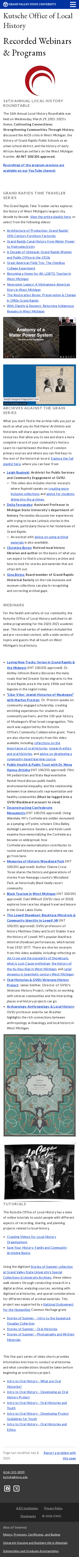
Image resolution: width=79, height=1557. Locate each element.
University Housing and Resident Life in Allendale (35, 1542)
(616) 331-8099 (14, 1472)
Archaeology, (17, 1006)
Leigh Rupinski (18, 472)
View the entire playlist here (50, 217)
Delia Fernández (20, 504)
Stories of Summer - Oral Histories (32, 1329)
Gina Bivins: (16, 574)
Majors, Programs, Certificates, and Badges (31, 1534)
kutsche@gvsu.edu (15, 1477)
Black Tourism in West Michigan (31, 894)
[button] (73, 4)
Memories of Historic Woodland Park (35, 861)
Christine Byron (19, 548)
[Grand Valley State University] (29, 6)
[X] (16, 1488)
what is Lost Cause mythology (28, 963)
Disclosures (28, 1516)
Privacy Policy (53, 1508)
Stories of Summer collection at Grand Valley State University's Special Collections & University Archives (38, 1272)
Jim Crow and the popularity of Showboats (37, 958)
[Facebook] (7, 1488)
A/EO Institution (27, 1508)
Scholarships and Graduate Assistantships (31, 1551)
